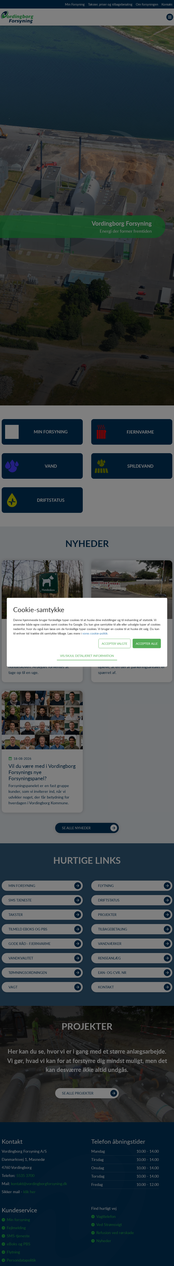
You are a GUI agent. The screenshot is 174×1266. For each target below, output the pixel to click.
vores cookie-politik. (95, 633)
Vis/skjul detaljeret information (87, 655)
